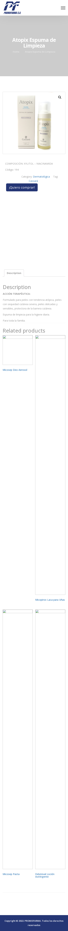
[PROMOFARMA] (12, 7)
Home (16, 51)
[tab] (14, 273)
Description (14, 273)
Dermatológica (41, 176)
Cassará (33, 181)
